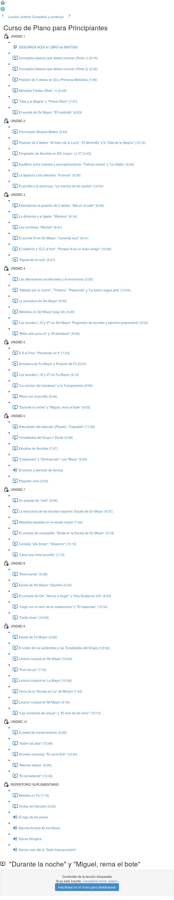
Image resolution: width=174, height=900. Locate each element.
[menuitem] (2, 10)
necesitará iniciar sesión (100, 881)
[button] (2, 4)
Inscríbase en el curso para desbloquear (87, 887)
